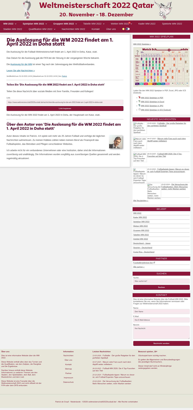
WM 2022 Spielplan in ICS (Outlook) (156, 110)
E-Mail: (136, 316)
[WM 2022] (96, 19)
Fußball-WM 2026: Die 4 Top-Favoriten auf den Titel (164, 155)
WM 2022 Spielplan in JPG (152, 106)
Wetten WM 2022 (140, 226)
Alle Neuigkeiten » (140, 201)
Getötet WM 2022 (140, 239)
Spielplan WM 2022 (141, 222)
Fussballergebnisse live (143, 263)
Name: (136, 308)
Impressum (68, 378)
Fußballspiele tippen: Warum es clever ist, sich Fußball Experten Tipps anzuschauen (168, 170)
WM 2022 (137, 213)
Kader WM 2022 (140, 217)
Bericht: (136, 325)
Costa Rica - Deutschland (143, 252)
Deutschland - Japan (141, 243)
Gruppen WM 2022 (141, 230)
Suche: (136, 278)
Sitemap (68, 369)
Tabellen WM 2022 (141, 235)
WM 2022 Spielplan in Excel (152, 102)
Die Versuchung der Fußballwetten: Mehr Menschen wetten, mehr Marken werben (174, 186)
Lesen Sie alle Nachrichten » (21, 70)
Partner (68, 373)
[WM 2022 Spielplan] (161, 86)
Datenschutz (68, 382)
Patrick (64, 76)
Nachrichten (68, 355)
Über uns (68, 360)
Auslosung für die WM (21, 64)
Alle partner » (138, 267)
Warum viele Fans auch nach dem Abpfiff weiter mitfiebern (166, 140)
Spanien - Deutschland (142, 248)
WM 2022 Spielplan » (142, 44)
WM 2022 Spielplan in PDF (152, 98)
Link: (9, 98)
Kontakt (68, 364)
